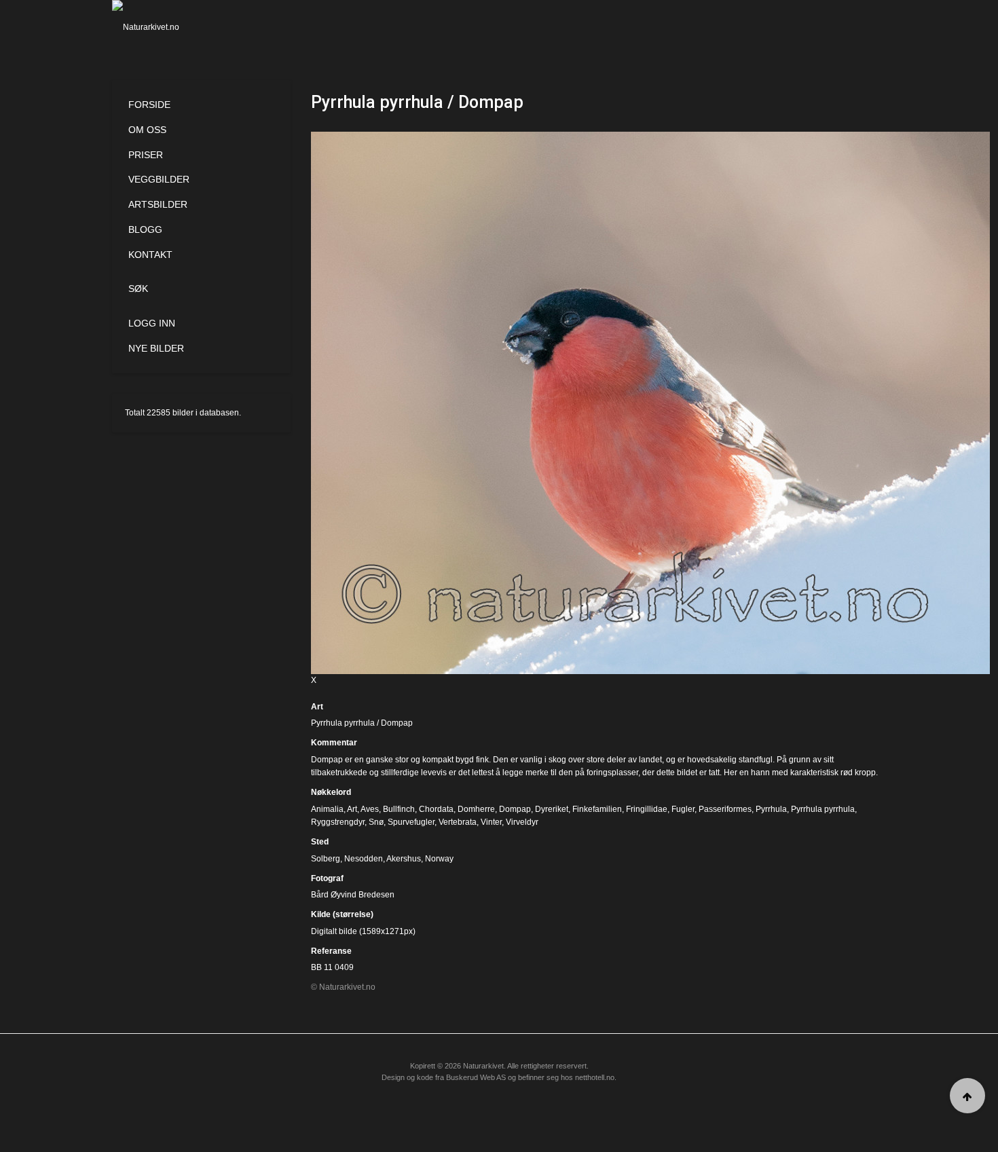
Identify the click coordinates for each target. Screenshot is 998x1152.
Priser (145, 154)
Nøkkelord (331, 792)
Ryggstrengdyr (338, 822)
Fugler (683, 809)
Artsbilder (157, 204)
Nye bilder (156, 348)
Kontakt (150, 254)
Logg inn (151, 323)
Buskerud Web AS (476, 1077)
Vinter (491, 822)
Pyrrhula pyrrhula (823, 809)
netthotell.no (594, 1077)
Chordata (436, 809)
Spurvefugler (411, 822)
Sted (320, 842)
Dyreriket (551, 809)
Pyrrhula (771, 809)
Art (317, 706)
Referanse (331, 951)
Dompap (515, 809)
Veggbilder (158, 179)
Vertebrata (458, 822)
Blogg (145, 229)
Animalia (327, 809)
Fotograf (327, 878)
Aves (370, 809)
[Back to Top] (967, 1095)
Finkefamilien (597, 809)
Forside (149, 104)
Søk (138, 288)
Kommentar (334, 742)
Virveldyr (522, 822)
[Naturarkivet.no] (168, 27)
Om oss (147, 129)
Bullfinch (399, 809)
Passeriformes (725, 809)
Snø (376, 822)
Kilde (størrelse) (342, 914)
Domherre (476, 809)
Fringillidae (646, 809)
